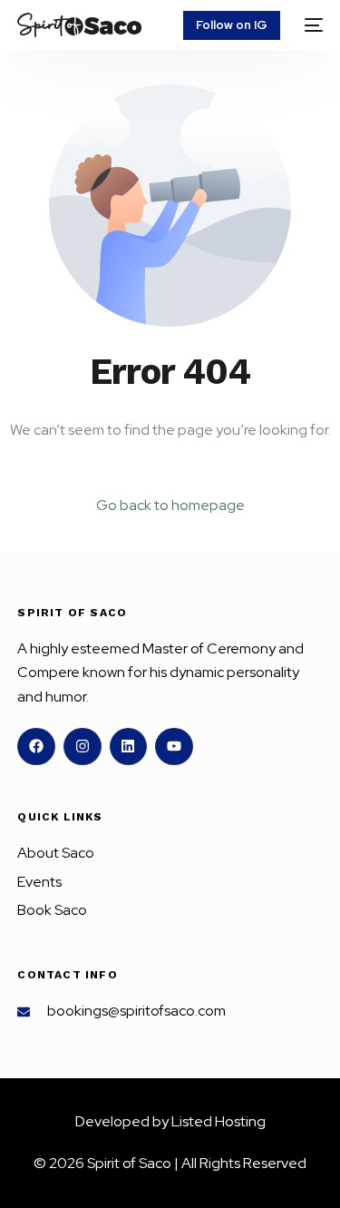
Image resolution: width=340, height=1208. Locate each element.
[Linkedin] (129, 747)
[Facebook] (36, 747)
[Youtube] (174, 747)
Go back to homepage (170, 505)
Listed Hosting (218, 1121)
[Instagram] (82, 747)
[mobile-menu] (310, 25)
